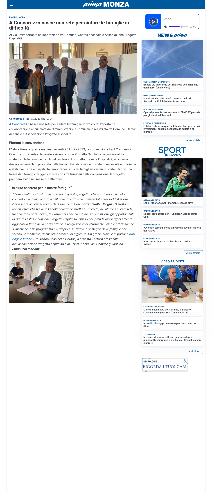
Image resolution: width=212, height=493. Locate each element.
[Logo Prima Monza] (106, 4)
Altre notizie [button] (193, 140)
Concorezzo (20, 124)
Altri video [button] (194, 351)
